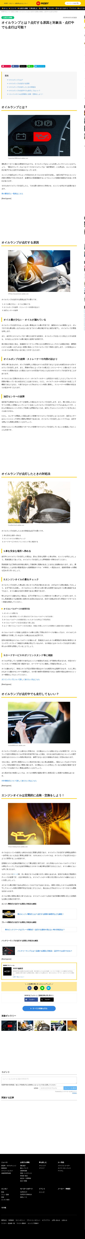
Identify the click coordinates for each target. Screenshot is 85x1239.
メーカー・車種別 (64, 1189)
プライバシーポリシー (33, 1220)
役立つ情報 (23, 1181)
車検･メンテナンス (26, 1173)
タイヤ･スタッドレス (64, 1168)
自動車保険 (23, 1170)
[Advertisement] (39, 47)
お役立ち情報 (24, 8)
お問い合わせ (56, 1220)
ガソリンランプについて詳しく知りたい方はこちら (21, 679)
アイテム (60, 1170)
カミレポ (41, 1192)
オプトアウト (46, 1220)
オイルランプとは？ (16, 80)
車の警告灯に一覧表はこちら (12, 194)
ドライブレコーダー (64, 1165)
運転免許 (23, 1165)
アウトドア (42, 1165)
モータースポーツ (62, 8)
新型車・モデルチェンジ (8, 1165)
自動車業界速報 (6, 1173)
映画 (2, 1192)
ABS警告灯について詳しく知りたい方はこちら (19, 781)
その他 (3, 1207)
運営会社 (4, 1220)
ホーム (6, 8)
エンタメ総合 (5, 1199)
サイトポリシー (20, 1220)
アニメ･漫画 (5, 1194)
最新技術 (4, 1168)
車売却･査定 (24, 1176)
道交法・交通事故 (25, 1178)
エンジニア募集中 (33, 1223)
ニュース (13, 8)
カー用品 (43, 8)
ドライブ (41, 1168)
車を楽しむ (34, 8)
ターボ (15, 874)
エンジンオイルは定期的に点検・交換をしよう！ (26, 94)
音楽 (2, 1197)
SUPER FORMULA (26, 1194)
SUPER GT (23, 1192)
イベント (73, 8)
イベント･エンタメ (7, 1170)
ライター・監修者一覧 (8, 1223)
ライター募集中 (21, 1223)
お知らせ (64, 1220)
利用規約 (74, 1093)
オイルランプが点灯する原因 (19, 83)
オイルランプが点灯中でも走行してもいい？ (24, 90)
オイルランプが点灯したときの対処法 (22, 87)
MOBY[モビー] (5, 11)
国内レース (23, 1197)
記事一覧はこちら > (18, 977)
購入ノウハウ (24, 1168)
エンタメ (51, 8)
